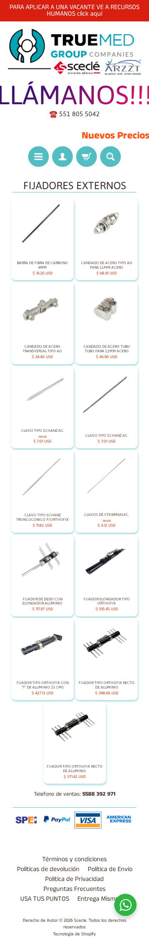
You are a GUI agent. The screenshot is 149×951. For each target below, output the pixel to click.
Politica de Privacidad (74, 879)
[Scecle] (74, 52)
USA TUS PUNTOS (44, 899)
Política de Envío (110, 869)
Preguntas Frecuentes (74, 889)
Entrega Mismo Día (103, 899)
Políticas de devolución (48, 869)
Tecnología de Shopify (74, 934)
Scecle (80, 920)
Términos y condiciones (74, 859)
